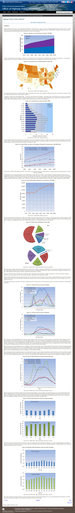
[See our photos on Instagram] (72, 2)
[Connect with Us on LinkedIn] (70, 2)
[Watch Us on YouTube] (64, 2)
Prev (6, 500)
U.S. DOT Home (18, 509)
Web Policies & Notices (43, 508)
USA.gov (23, 509)
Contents (38, 500)
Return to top (69, 502)
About (30, 2)
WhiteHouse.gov (28, 509)
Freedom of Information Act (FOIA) (27, 508)
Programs (34, 2)
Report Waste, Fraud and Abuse (58, 508)
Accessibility (36, 508)
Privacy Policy (17, 508)
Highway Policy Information (24, 15)
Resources (38, 2)
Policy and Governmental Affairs (13, 6)
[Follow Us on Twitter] (66, 2)
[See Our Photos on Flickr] (68, 2)
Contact (49, 2)
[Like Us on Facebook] (62, 2)
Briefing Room (45, 2)
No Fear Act (50, 508)
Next (70, 500)
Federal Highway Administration (20, 511)
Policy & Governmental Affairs (13, 15)
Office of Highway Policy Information (21, 8)
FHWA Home (5, 15)
